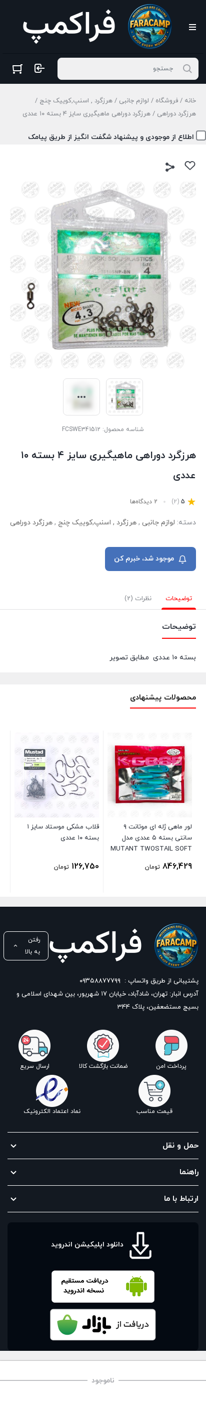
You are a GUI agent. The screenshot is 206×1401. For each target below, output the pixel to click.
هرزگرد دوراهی (176, 113)
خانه (190, 100)
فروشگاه (167, 100)
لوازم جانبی (134, 100)
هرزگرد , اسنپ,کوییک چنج (76, 100)
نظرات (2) (138, 598)
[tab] (179, 598)
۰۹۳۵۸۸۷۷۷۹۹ (100, 981)
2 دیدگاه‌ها (144, 502)
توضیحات (179, 598)
